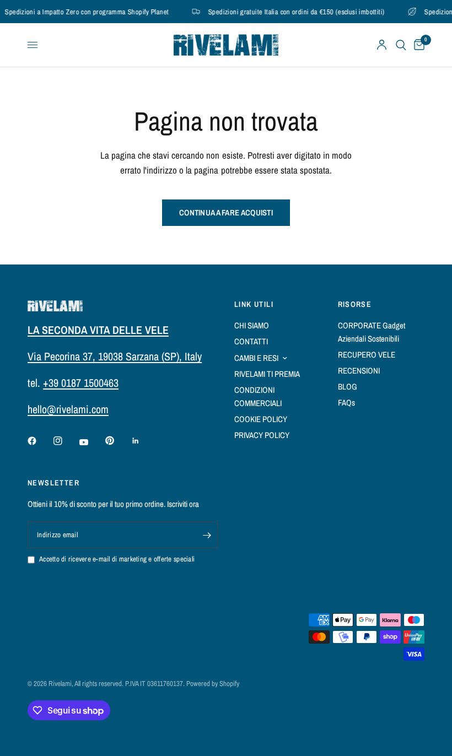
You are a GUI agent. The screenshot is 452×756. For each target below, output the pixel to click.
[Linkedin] (143, 441)
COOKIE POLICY (260, 419)
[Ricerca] (401, 45)
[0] (417, 45)
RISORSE (355, 304)
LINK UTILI (253, 304)
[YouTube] (91, 442)
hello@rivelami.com (68, 409)
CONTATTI (251, 341)
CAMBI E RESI (256, 358)
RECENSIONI (359, 370)
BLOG (347, 386)
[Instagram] (65, 441)
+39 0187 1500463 (81, 382)
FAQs (346, 402)
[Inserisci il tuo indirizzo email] (207, 535)
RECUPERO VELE (366, 354)
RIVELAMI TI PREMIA (267, 374)
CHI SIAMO (251, 325)
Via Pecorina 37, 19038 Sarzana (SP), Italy (115, 356)
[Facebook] (40, 441)
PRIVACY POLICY (261, 435)
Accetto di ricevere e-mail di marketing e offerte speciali (117, 559)
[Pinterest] (117, 440)
